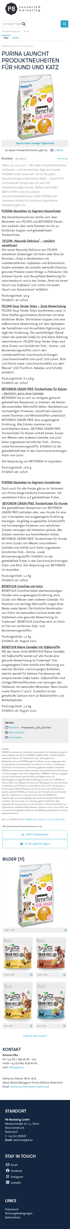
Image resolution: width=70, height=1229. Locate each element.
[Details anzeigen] (65, 930)
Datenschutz (12, 1217)
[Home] (26, 9)
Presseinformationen (11, 32)
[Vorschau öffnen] (35, 107)
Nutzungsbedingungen (18, 1213)
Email (14, 1165)
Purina (26, 32)
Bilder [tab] (16, 38)
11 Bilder (58, 150)
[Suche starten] (24, 24)
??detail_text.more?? (35, 1036)
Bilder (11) (13, 859)
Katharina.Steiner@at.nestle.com (30, 1087)
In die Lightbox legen (37, 844)
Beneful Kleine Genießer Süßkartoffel (35, 143)
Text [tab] (6, 38)
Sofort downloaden (37, 834)
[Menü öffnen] (64, 24)
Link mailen (15, 737)
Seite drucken (16, 732)
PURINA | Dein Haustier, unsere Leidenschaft (45, 820)
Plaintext (61, 159)
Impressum (12, 1209)
